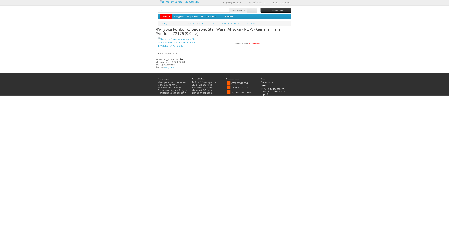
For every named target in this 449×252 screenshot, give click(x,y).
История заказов (202, 92)
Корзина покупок (202, 87)
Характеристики (167, 53)
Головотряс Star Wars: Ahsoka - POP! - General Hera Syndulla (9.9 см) (235, 24)
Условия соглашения (170, 87)
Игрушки (192, 16)
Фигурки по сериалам (180, 24)
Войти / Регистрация (204, 82)
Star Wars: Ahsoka (204, 24)
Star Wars (193, 24)
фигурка (169, 67)
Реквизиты (267, 82)
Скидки (165, 16)
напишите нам (239, 87)
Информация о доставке (172, 82)
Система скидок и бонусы (173, 90)
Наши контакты (232, 79)
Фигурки (179, 16)
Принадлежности (211, 16)
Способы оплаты (167, 84)
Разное (229, 16)
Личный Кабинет (202, 84)
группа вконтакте (241, 92)
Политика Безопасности (172, 92)
